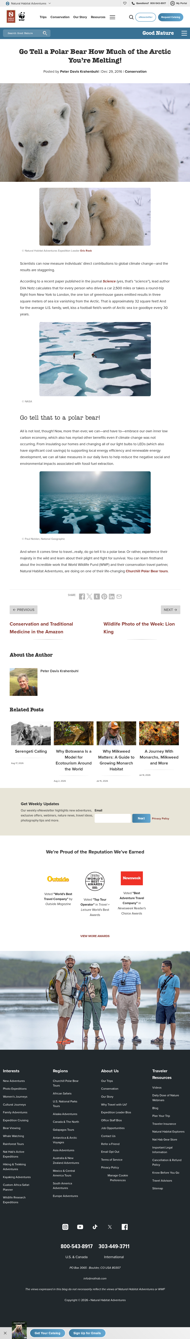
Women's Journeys (15, 1096)
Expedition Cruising (15, 1120)
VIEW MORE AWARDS (95, 936)
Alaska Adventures (65, 1114)
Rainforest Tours (13, 1144)
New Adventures (14, 1081)
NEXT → (170, 609)
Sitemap (157, 1188)
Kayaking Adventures (17, 1177)
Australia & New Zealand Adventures (66, 1160)
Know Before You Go (165, 1172)
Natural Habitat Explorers (168, 1131)
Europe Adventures (65, 1196)
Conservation (136, 71)
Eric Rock (86, 250)
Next (141, 818)
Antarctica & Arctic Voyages (65, 1140)
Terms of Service (111, 1160)
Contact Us (108, 1136)
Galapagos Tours (63, 1130)
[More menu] (112, 17)
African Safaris (62, 1093)
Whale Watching (13, 1136)
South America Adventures (62, 1185)
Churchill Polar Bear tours (147, 571)
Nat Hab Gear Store (164, 1139)
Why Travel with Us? (114, 1104)
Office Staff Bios (111, 1120)
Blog (155, 1108)
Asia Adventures (63, 1150)
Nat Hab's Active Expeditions (13, 1154)
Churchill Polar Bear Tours (65, 1083)
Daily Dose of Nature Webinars (165, 1097)
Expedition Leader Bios (116, 1112)
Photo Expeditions (15, 1089)
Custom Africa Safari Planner (19, 1187)
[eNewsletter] (87, 1333)
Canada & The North (66, 1122)
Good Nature (158, 33)
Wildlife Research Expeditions (14, 1199)
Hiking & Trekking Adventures (14, 1166)
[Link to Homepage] (14, 17)
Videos (156, 1087)
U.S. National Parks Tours (65, 1103)
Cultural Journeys (14, 1104)
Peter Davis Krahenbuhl (79, 71)
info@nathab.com (95, 1278)
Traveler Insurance (164, 1124)
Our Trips (107, 1081)
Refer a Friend (110, 1144)
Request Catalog (170, 17)
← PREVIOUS (24, 609)
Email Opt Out (110, 1151)
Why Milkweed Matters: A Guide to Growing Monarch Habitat (116, 760)
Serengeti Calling (31, 751)
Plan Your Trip (161, 1116)
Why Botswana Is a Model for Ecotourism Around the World (74, 760)
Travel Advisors (162, 1180)
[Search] (131, 17)
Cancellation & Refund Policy (168, 1162)
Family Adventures (15, 1112)
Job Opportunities (113, 1128)
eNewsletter (146, 17)
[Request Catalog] (47, 1333)
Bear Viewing (11, 1128)
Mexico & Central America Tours (64, 1173)
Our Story (107, 1096)
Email (98, 810)
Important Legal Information (162, 1149)
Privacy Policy (160, 818)
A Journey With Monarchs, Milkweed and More (159, 757)
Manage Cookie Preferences (118, 1177)
